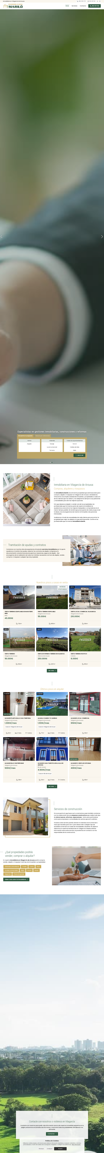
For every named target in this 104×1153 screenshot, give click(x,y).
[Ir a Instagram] (100, 1)
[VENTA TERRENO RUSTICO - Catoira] (85, 1107)
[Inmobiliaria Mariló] (13, 6)
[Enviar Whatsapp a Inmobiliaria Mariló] (97, 1)
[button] (2, 470)
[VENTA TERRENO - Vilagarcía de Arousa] (19, 1107)
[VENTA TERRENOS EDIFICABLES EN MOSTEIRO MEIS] (19, 1065)
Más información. (76, 1144)
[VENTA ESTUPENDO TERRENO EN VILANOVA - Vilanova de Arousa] (52, 1107)
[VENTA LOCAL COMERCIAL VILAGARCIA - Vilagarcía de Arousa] (85, 1065)
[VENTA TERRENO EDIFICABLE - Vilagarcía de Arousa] (52, 1065)
